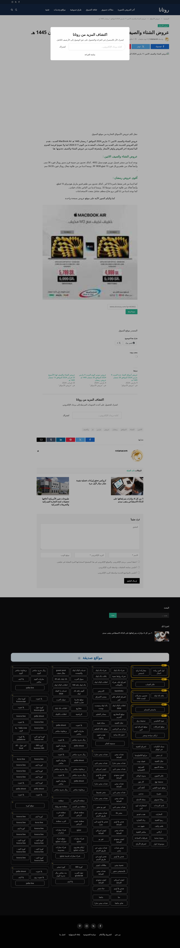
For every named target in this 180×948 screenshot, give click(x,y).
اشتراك (62, 46)
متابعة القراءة (90, 54)
